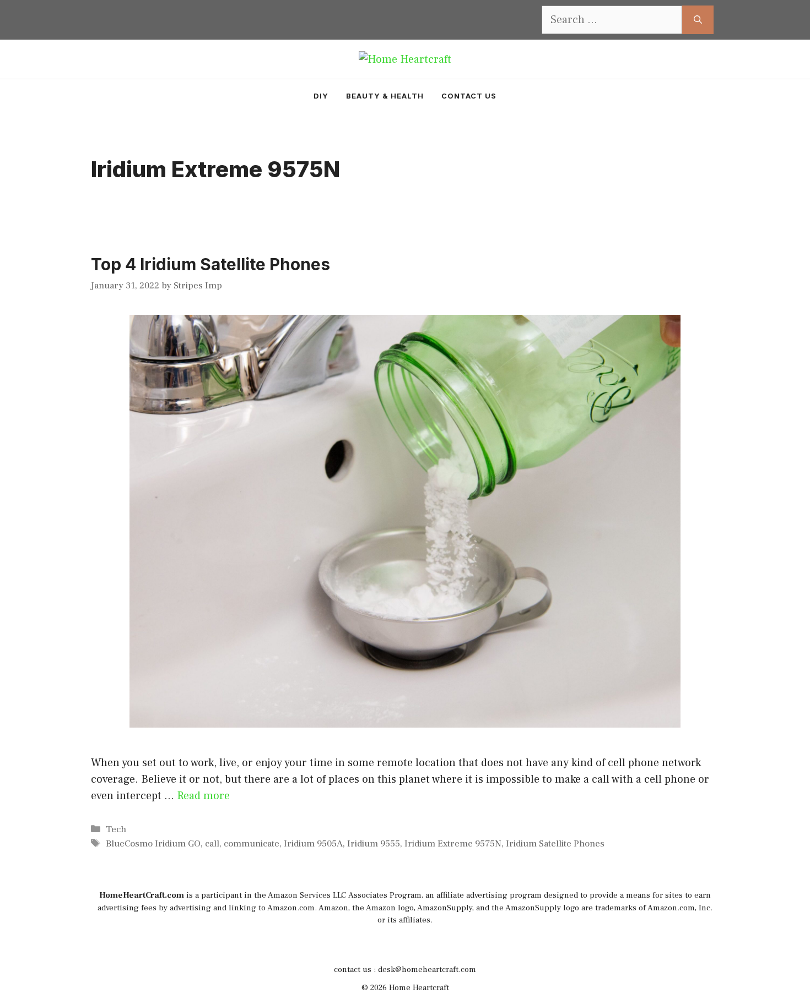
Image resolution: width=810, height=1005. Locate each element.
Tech (116, 829)
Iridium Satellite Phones (555, 844)
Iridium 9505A (313, 844)
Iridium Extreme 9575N (452, 844)
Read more (203, 796)
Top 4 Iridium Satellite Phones (210, 264)
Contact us (468, 95)
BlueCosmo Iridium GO (153, 844)
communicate (251, 844)
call (212, 844)
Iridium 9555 (373, 844)
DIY (321, 95)
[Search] (698, 20)
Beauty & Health (385, 95)
